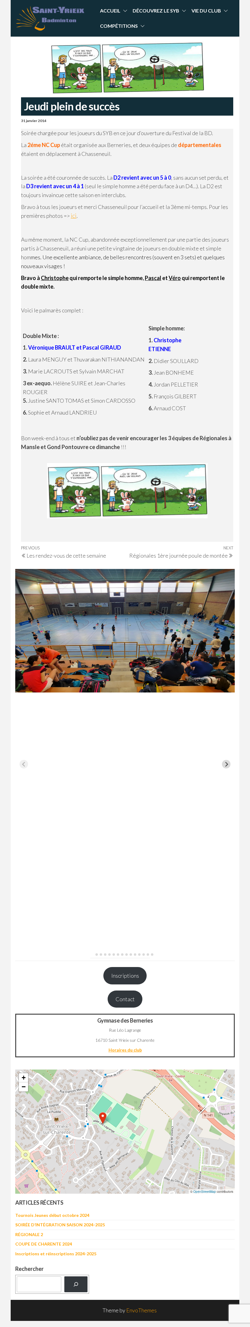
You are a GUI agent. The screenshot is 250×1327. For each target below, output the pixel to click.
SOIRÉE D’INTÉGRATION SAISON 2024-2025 (60, 1224)
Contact (125, 999)
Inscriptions (125, 975)
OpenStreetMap (204, 1191)
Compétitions (119, 26)
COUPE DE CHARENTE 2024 (43, 1243)
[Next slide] (226, 764)
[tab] (92, 954)
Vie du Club (206, 10)
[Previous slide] (24, 764)
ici (74, 215)
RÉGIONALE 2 (29, 1234)
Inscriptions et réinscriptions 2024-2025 (55, 1253)
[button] (103, 1118)
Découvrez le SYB (156, 10)
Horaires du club (125, 1049)
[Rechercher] (76, 1284)
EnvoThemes (141, 1310)
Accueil (110, 10)
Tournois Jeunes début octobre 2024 (52, 1215)
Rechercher (29, 1268)
